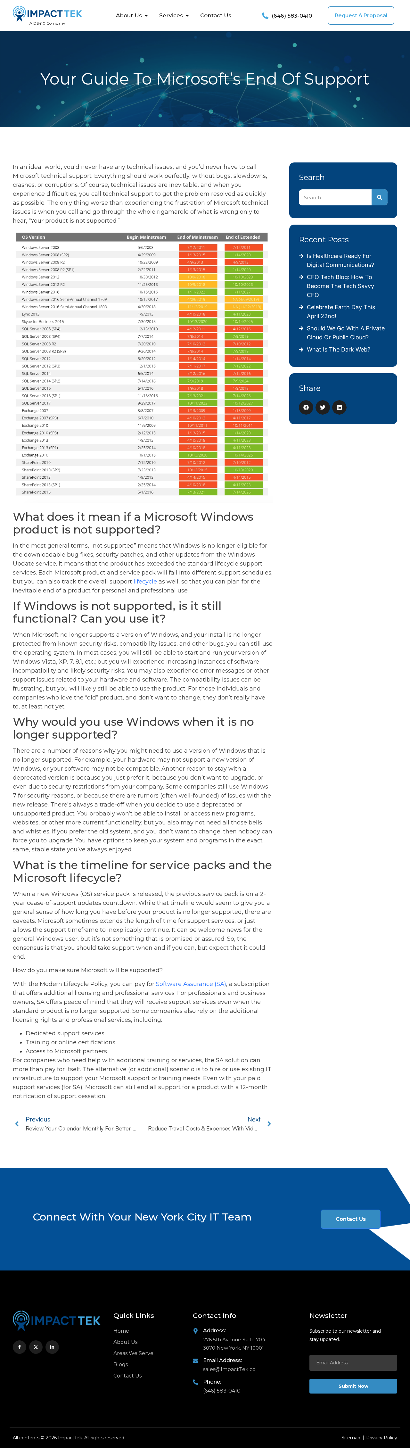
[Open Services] (187, 16)
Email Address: (222, 1360)
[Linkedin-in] (52, 1347)
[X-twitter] (36, 1347)
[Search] (380, 197)
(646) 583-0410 (222, 1391)
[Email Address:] (195, 1360)
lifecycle (145, 581)
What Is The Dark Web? (338, 349)
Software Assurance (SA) (191, 984)
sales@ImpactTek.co (229, 1369)
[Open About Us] (146, 16)
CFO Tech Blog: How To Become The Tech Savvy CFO (340, 286)
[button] (306, 407)
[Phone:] (195, 1382)
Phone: (212, 1382)
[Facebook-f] (19, 1347)
